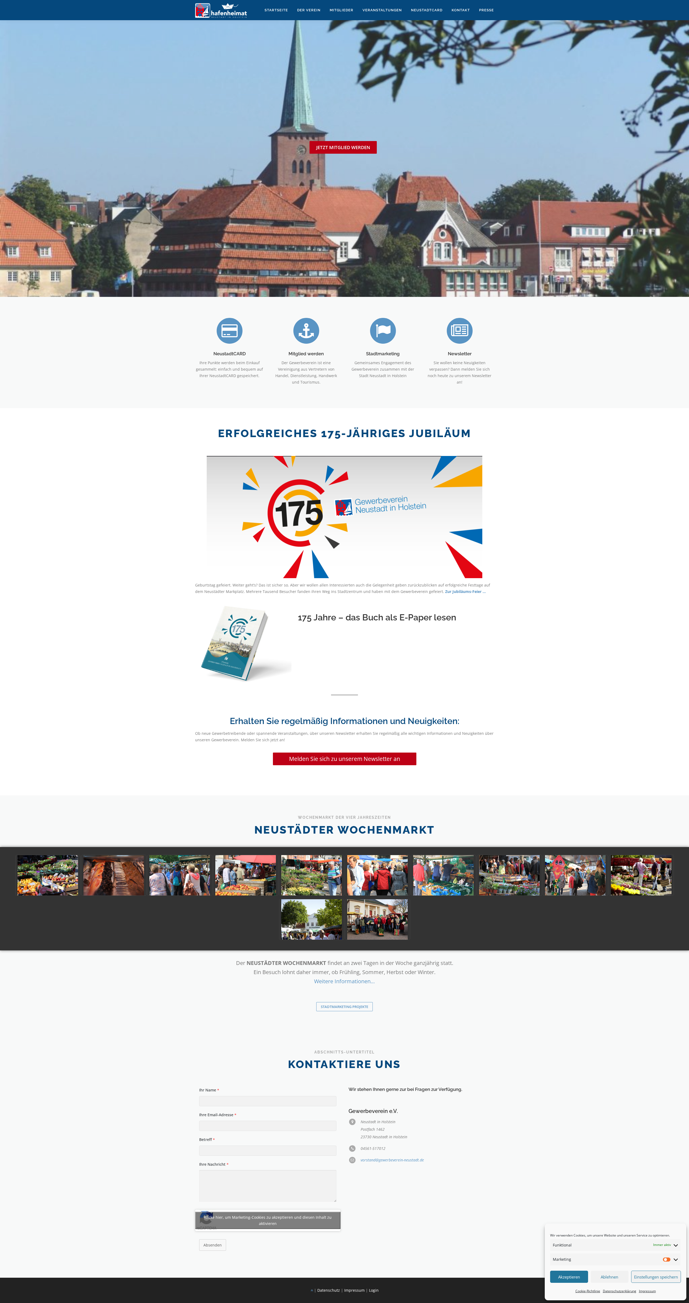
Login (374, 1290)
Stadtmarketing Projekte (344, 1006)
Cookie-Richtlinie (587, 1291)
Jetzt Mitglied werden (343, 147)
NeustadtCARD (229, 353)
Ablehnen (609, 1277)
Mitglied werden (306, 353)
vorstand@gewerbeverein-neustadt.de (392, 1159)
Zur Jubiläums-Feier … (465, 591)
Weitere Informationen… (344, 981)
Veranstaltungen (382, 10)
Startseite (276, 10)
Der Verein (309, 10)
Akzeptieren (569, 1277)
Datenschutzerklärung (619, 1291)
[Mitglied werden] (306, 330)
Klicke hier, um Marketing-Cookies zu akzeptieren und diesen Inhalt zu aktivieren (268, 1220)
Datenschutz (328, 1290)
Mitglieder (341, 10)
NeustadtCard (426, 10)
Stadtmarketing (383, 353)
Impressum (647, 1291)
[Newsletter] (460, 330)
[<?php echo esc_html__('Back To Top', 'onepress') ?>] (312, 1290)
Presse (486, 10)
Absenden (212, 1245)
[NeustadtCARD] (230, 330)
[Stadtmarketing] (383, 330)
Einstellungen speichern (656, 1277)
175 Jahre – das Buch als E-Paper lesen (377, 617)
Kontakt (461, 10)
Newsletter (460, 353)
